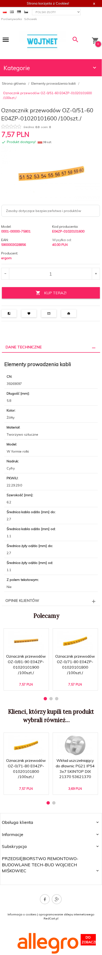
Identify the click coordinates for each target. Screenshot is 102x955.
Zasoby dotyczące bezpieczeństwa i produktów (43, 211)
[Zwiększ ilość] (96, 273)
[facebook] (45, 899)
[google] (57, 899)
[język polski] (5, 12)
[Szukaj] (75, 41)
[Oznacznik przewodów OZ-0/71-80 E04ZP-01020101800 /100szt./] (75, 641)
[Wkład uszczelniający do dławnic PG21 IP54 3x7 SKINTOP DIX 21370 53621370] (75, 745)
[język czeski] (26, 12)
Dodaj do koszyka (28, 683)
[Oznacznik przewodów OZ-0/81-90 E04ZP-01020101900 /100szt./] (25, 641)
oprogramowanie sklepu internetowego (66, 914)
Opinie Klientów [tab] (22, 600)
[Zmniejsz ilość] (5, 273)
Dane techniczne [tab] (23, 347)
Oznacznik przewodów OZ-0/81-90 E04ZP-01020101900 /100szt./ (26, 668)
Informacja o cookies (22, 914)
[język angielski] (12, 12)
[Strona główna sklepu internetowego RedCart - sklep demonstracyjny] (42, 41)
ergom (6, 258)
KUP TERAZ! (55, 292)
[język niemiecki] (19, 12)
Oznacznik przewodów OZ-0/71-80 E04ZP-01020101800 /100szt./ (75, 668)
